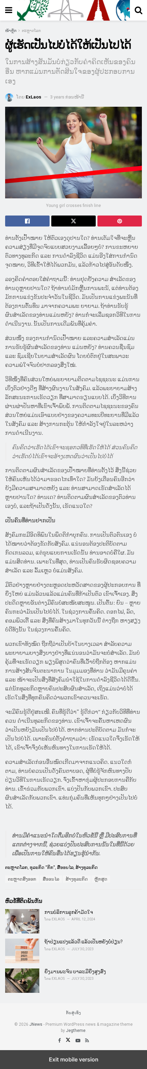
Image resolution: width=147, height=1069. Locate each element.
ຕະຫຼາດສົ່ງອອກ (22, 879)
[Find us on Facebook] (60, 1040)
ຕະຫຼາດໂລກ (31, 30)
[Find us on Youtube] (78, 1040)
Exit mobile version (73, 1059)
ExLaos (33, 97)
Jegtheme (75, 1030)
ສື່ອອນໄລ (65, 867)
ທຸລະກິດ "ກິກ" (42, 867)
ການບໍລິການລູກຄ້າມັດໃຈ (68, 912)
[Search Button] (138, 10)
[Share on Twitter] (73, 221)
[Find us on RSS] (87, 1040)
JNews (35, 1024)
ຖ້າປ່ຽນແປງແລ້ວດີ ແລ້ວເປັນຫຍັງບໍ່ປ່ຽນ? (83, 941)
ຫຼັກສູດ (100, 879)
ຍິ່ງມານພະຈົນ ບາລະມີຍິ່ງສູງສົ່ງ (75, 971)
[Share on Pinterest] (119, 221)
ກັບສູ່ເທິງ (73, 1013)
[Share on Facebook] (27, 221)
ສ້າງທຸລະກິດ (87, 867)
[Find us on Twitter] (68, 1040)
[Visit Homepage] (73, 10)
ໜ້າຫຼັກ (10, 30)
